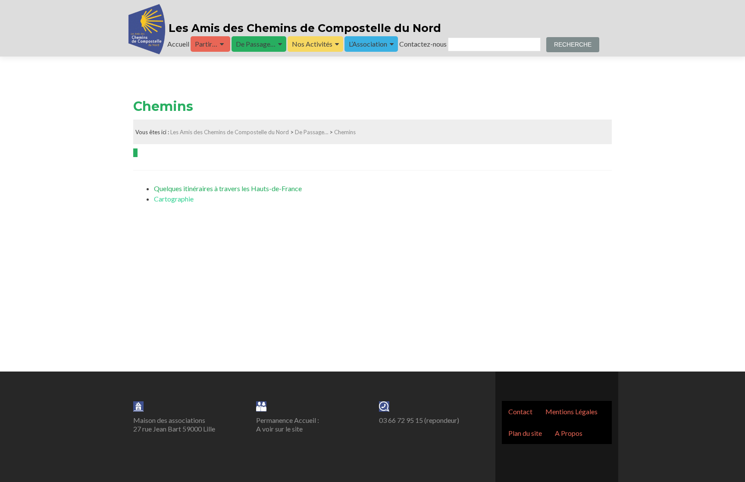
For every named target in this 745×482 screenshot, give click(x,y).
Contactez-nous (423, 44)
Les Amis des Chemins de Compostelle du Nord (303, 28)
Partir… (206, 44)
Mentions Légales (571, 411)
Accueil (178, 44)
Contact (520, 411)
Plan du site (525, 433)
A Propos (568, 433)
